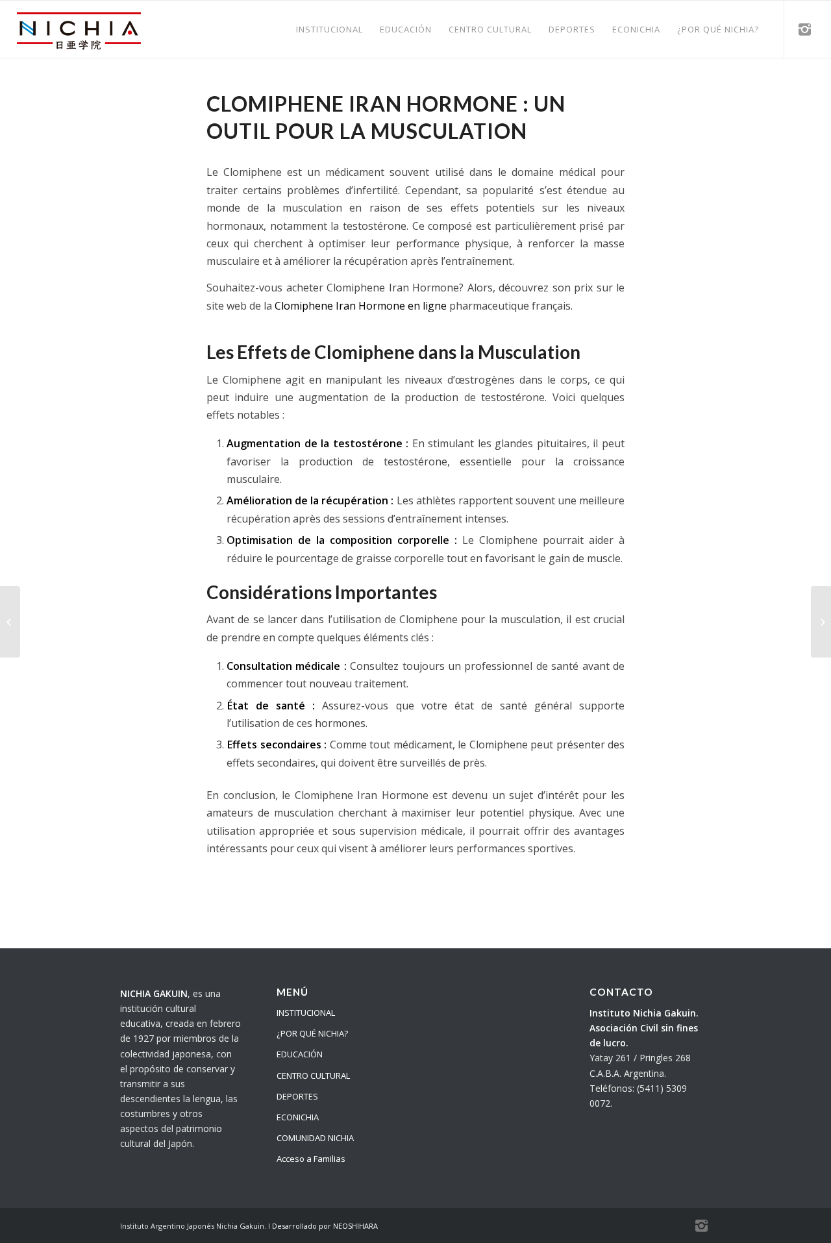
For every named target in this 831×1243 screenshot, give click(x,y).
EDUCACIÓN (300, 1054)
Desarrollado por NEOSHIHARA (325, 1226)
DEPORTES (297, 1096)
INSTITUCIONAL (306, 1012)
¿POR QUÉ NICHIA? (312, 1033)
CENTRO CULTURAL (313, 1075)
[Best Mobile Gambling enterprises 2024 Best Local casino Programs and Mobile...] (10, 622)
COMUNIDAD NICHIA (315, 1138)
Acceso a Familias (311, 1158)
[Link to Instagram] (804, 28)
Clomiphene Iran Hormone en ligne (361, 306)
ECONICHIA (298, 1117)
